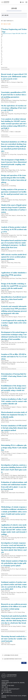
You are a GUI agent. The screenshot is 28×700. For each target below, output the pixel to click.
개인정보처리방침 (5, 680)
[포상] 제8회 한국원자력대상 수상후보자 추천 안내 (12, 658)
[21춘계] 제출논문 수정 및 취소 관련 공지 (11, 655)
